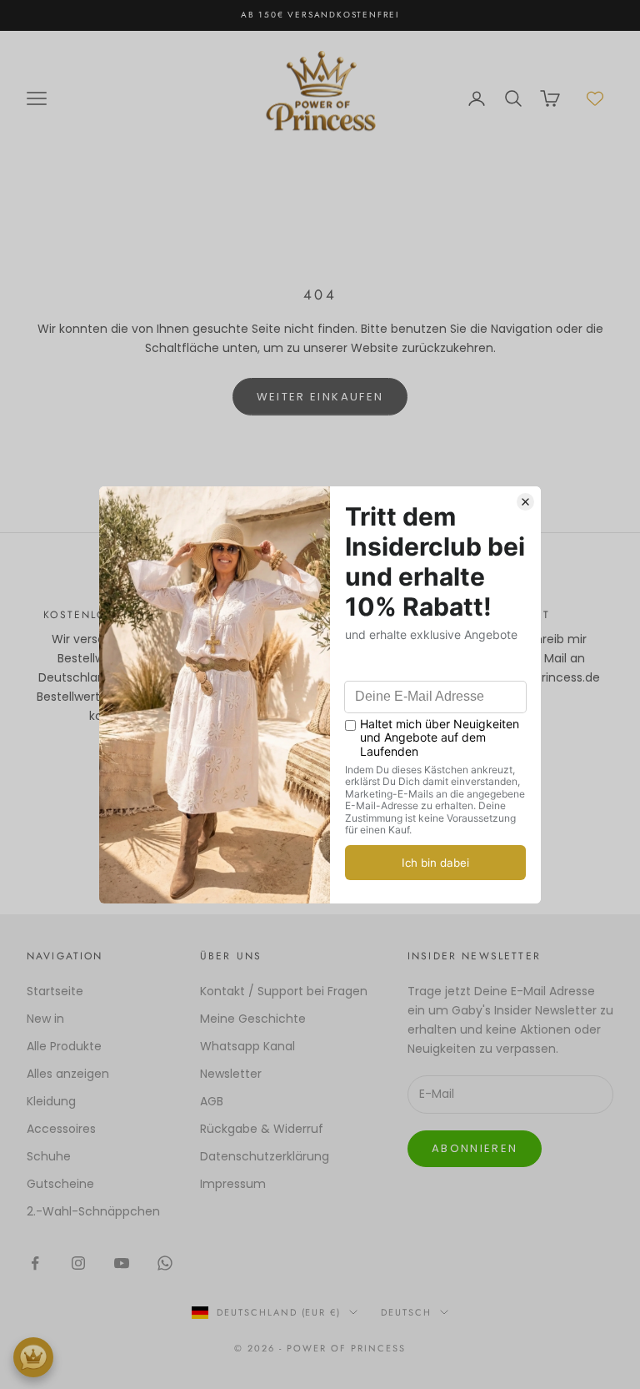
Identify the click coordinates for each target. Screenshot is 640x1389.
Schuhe (49, 1156)
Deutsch (406, 1312)
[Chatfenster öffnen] (33, 1357)
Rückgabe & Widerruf (261, 1128)
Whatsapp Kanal (247, 1046)
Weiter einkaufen (320, 397)
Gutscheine (60, 1183)
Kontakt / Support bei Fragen (284, 991)
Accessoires (61, 1128)
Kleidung (51, 1101)
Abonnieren (475, 1148)
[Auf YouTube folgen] (121, 1263)
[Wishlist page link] (595, 98)
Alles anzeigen (68, 1073)
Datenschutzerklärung (264, 1156)
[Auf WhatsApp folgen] (165, 1263)
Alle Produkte (64, 1046)
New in (45, 1018)
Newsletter (231, 1073)
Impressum (233, 1183)
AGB (211, 1101)
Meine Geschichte (253, 1018)
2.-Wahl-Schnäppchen (93, 1211)
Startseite (55, 991)
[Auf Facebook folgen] (35, 1263)
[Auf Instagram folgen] (78, 1263)
